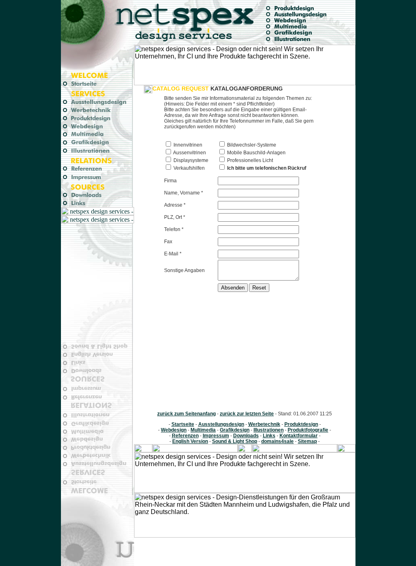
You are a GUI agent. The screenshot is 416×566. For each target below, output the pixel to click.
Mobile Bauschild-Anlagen (256, 153)
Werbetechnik (264, 424)
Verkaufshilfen (188, 168)
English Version (190, 441)
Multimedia (203, 430)
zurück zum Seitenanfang (186, 414)
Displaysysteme (190, 160)
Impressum (216, 436)
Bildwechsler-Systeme (251, 145)
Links (269, 436)
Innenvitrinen (187, 145)
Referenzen (185, 436)
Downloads (246, 436)
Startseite (182, 424)
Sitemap (307, 441)
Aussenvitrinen (189, 153)
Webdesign (173, 430)
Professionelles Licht (249, 160)
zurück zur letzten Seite (247, 414)
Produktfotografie (308, 430)
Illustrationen (269, 430)
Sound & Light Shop (234, 441)
